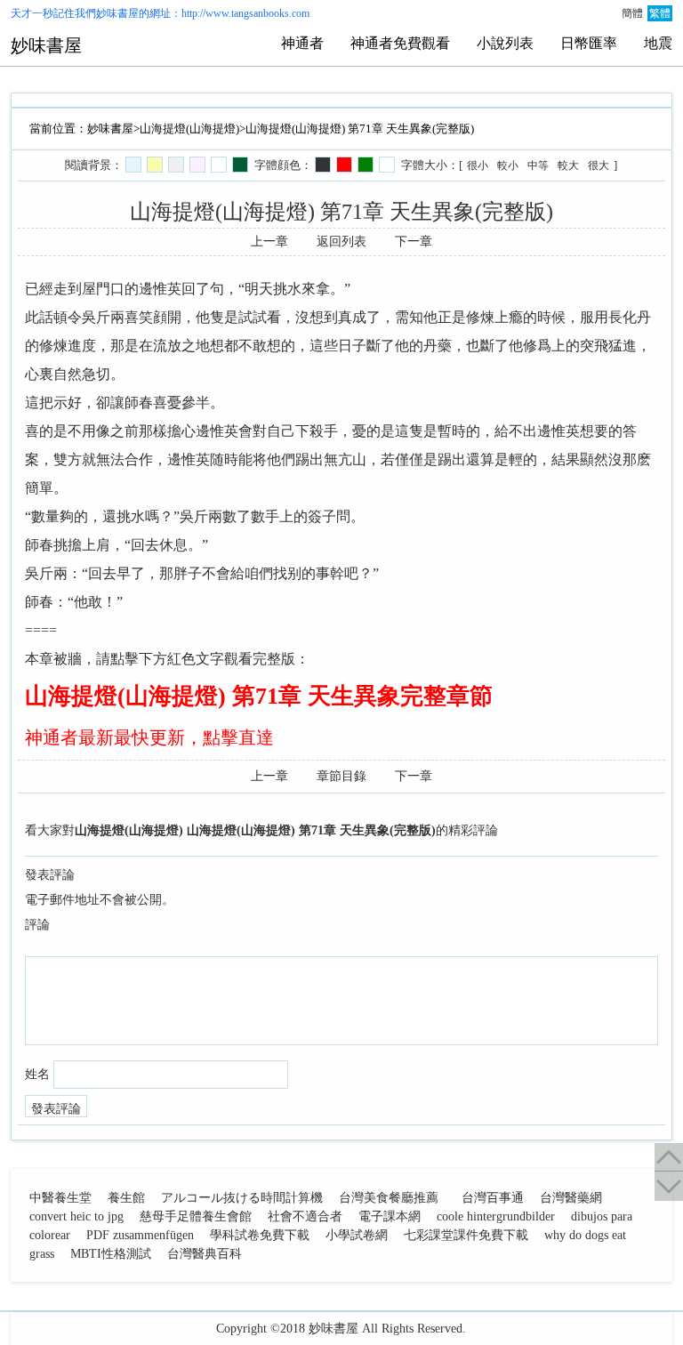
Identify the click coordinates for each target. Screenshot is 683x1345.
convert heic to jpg (76, 1216)
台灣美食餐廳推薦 (388, 1197)
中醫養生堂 (60, 1197)
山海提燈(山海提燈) (189, 128)
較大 (568, 165)
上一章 (269, 241)
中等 (538, 165)
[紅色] (344, 165)
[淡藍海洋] (133, 165)
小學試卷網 (356, 1235)
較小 (507, 165)
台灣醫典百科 (204, 1253)
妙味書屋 (117, 13)
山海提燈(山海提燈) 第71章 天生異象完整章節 (259, 696)
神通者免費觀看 (400, 43)
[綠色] (366, 165)
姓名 (37, 1074)
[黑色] (323, 165)
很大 (598, 165)
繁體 (660, 13)
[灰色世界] (176, 165)
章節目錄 (341, 776)
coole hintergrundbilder (496, 1216)
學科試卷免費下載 (259, 1235)
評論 (37, 924)
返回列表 (341, 241)
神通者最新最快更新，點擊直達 (149, 737)
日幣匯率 (588, 43)
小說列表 (505, 43)
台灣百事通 (493, 1197)
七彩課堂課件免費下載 (466, 1235)
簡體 (632, 13)
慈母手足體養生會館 (196, 1216)
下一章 (413, 241)
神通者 (302, 43)
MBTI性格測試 (110, 1253)
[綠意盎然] (240, 165)
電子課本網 (389, 1216)
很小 (477, 165)
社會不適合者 (305, 1216)
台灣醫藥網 (571, 1197)
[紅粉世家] (197, 165)
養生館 (126, 1197)
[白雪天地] (219, 165)
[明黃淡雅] (155, 165)
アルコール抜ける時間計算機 (242, 1197)
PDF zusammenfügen (140, 1235)
